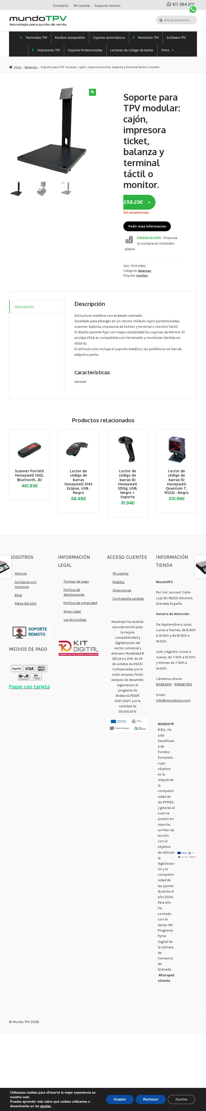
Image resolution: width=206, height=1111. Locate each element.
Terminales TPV (36, 37)
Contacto (61, 6)
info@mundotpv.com (173, 700)
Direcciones (122, 590)
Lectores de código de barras (131, 50)
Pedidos (119, 582)
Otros (165, 50)
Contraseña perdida (128, 598)
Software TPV (176, 37)
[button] (92, 92)
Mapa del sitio (25, 603)
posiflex (142, 275)
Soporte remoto (108, 6)
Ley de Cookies (75, 620)
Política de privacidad (80, 603)
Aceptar (120, 1099)
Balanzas (31, 67)
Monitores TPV (148, 37)
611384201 (164, 684)
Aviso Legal (72, 611)
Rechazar (150, 1099)
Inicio (17, 67)
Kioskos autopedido (70, 37)
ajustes (45, 1106)
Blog (18, 595)
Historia (21, 573)
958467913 (183, 684)
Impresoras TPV (48, 50)
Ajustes (181, 1099)
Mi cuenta (82, 6)
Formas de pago (76, 581)
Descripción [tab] (24, 307)
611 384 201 (183, 4)
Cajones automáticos (109, 37)
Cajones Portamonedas (85, 50)
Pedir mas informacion (147, 226)
